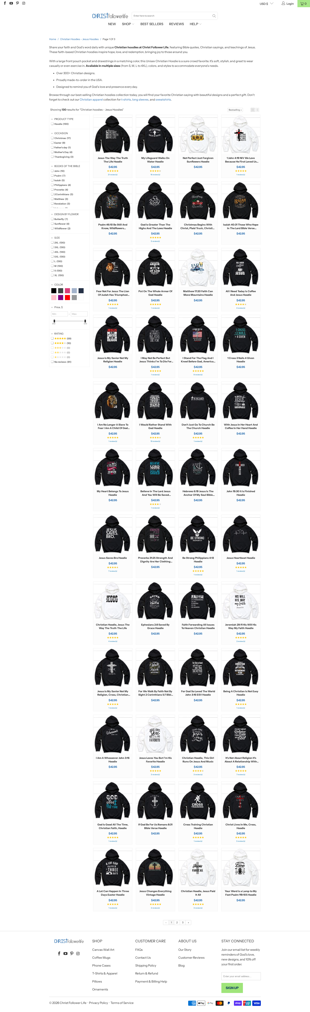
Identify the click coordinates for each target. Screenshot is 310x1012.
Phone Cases (101, 965)
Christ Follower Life (73, 1003)
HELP (194, 24)
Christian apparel (91, 99)
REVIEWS (176, 24)
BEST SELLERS (151, 24)
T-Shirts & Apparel (104, 973)
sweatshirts (163, 99)
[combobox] (175, 16)
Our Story (184, 949)
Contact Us (143, 957)
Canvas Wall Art (103, 949)
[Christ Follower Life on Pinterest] (17, 3)
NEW (112, 24)
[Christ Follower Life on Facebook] (5, 3)
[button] (253, 110)
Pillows (97, 981)
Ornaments (100, 989)
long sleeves (140, 99)
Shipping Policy (145, 965)
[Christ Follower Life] (110, 16)
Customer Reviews (191, 957)
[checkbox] (54, 290)
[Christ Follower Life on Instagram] (23, 3)
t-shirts (126, 99)
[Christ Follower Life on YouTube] (11, 3)
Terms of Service (122, 1003)
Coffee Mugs (101, 957)
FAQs (139, 949)
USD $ (264, 4)
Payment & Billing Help (151, 981)
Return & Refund (146, 973)
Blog (181, 965)
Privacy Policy (98, 1003)
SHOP (127, 24)
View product (112, 145)
